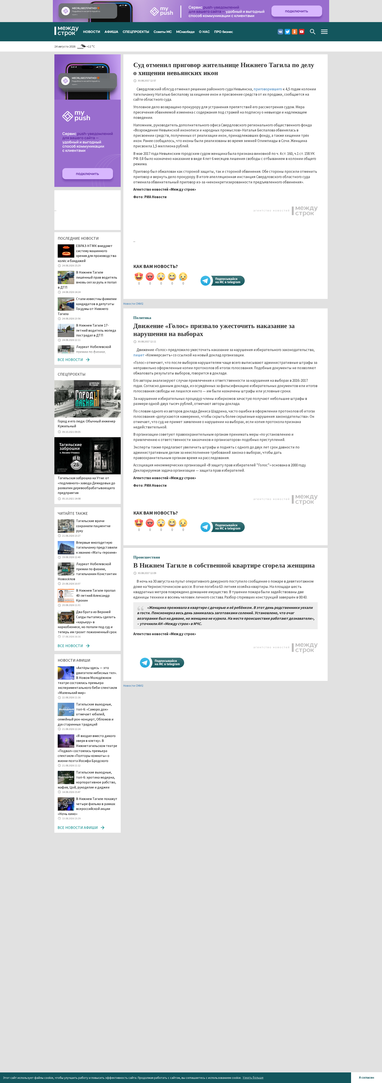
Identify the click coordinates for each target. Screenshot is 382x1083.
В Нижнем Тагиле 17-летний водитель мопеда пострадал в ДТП (96, 330)
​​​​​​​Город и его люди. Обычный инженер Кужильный (86, 423)
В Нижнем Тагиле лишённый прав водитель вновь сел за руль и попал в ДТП (87, 279)
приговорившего (268, 89)
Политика (142, 317)
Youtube (301, 31)
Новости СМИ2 (133, 304)
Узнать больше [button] (253, 1077)
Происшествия (146, 557)
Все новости (70, 359)
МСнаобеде (185, 32)
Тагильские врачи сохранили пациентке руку (93, 526)
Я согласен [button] (366, 1077)
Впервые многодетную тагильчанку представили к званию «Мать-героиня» (96, 547)
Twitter (287, 31)
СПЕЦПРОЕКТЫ (136, 32)
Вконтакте (280, 31)
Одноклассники (294, 31)
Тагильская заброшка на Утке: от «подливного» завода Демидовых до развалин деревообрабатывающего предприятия (86, 485)
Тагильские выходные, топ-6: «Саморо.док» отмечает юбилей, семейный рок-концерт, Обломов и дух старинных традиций (85, 714)
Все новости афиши (77, 827)
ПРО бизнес (223, 32)
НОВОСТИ (91, 32)
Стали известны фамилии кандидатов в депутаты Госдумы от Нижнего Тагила (87, 306)
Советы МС (163, 32)
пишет (139, 355)
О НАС (204, 32)
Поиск (312, 31)
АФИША (111, 32)
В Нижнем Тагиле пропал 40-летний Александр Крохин (95, 595)
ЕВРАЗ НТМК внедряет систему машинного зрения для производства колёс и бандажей (87, 253)
